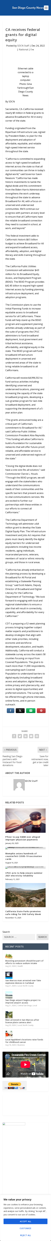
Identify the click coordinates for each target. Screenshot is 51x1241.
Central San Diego (25, 1005)
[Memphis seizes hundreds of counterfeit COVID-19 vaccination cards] (25, 848)
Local (20, 986)
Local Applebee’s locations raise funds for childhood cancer (24, 1040)
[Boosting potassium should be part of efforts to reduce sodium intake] (8, 955)
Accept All (25, 1221)
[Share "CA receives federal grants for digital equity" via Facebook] (14, 736)
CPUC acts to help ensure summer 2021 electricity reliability (23, 874)
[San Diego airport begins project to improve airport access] (8, 995)
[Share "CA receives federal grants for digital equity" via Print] (37, 736)
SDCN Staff (23, 45)
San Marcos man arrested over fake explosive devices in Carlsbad (23, 981)
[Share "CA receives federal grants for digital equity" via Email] (31, 736)
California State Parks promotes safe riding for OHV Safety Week (23, 913)
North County (28, 986)
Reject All (25, 1235)
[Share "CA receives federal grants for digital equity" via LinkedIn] (25, 736)
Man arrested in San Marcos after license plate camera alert (22, 1021)
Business (21, 1045)
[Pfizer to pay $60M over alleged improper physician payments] (25, 820)
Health (20, 966)
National (23, 49)
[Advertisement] (25, 1105)
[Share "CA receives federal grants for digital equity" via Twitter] (20, 736)
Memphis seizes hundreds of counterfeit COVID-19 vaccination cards (23, 856)
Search (6, 931)
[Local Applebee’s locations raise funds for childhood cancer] (8, 1034)
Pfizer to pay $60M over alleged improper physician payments (22, 838)
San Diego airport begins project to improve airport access (23, 1001)
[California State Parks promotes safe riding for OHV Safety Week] (25, 895)
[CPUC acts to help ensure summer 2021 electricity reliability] (25, 867)
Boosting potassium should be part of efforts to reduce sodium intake (24, 962)
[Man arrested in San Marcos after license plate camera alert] (8, 1014)
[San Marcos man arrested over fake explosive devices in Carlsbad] (8, 975)
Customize (25, 1228)
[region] (25, 1218)
